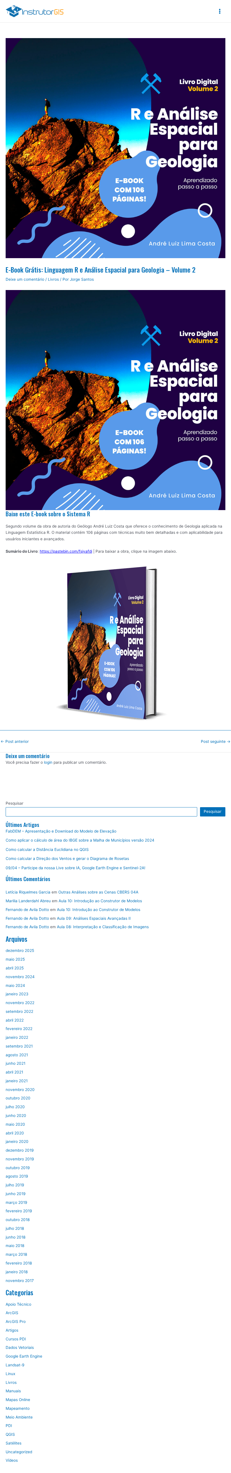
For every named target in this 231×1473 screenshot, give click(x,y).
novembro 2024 (20, 976)
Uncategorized (19, 1452)
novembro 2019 (20, 1159)
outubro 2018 (18, 1219)
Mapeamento (18, 1408)
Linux (10, 1373)
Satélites (13, 1443)
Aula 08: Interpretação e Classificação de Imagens (103, 927)
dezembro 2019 (20, 1150)
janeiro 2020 (17, 1141)
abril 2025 (15, 968)
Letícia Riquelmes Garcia (28, 892)
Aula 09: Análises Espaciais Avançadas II (94, 918)
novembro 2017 (20, 1280)
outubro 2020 (18, 1098)
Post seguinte (215, 742)
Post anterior (15, 742)
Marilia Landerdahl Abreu (28, 901)
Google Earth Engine (24, 1356)
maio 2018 (15, 1245)
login (48, 762)
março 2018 (16, 1254)
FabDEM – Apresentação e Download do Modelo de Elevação (61, 831)
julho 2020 (15, 1107)
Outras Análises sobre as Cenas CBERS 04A (98, 892)
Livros (53, 279)
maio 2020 (15, 1124)
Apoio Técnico (18, 1304)
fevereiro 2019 (19, 1211)
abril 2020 (15, 1133)
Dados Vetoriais (20, 1347)
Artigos (12, 1330)
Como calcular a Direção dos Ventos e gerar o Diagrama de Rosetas (67, 858)
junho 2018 (15, 1237)
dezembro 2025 (20, 950)
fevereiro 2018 (19, 1263)
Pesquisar (14, 803)
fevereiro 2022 (19, 1028)
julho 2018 (15, 1228)
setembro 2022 (19, 1011)
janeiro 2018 (17, 1272)
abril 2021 (14, 1072)
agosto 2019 (17, 1176)
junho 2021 (15, 1063)
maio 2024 (15, 985)
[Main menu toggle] (219, 11)
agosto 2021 (17, 1055)
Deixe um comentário (25, 279)
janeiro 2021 (17, 1081)
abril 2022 (15, 1020)
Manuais (13, 1391)
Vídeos (12, 1460)
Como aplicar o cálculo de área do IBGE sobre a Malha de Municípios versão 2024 (80, 840)
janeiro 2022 (17, 1037)
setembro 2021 (19, 1046)
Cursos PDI (16, 1339)
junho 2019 (16, 1193)
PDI (9, 1425)
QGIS (10, 1434)
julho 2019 (15, 1185)
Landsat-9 (15, 1365)
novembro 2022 (20, 1002)
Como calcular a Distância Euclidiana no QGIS (47, 849)
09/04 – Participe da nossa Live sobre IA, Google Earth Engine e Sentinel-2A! (75, 868)
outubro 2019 (18, 1167)
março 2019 (16, 1202)
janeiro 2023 (17, 994)
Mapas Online (18, 1399)
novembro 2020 (20, 1089)
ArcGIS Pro (16, 1321)
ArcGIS (12, 1312)
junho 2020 (16, 1115)
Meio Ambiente (19, 1417)
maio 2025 (15, 959)
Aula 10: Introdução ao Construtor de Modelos (100, 901)
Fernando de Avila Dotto (27, 909)
